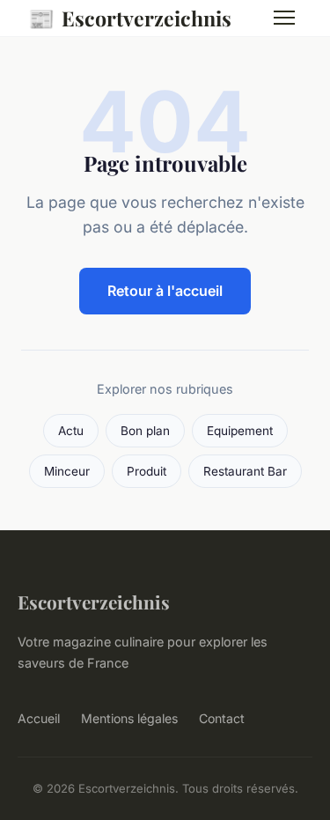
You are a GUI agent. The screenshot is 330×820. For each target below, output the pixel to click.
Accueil (39, 718)
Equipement (240, 431)
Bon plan (145, 431)
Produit (146, 471)
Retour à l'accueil (165, 290)
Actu (71, 431)
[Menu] (284, 18)
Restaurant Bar (245, 471)
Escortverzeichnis (129, 18)
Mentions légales (129, 718)
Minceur (67, 471)
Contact (222, 718)
